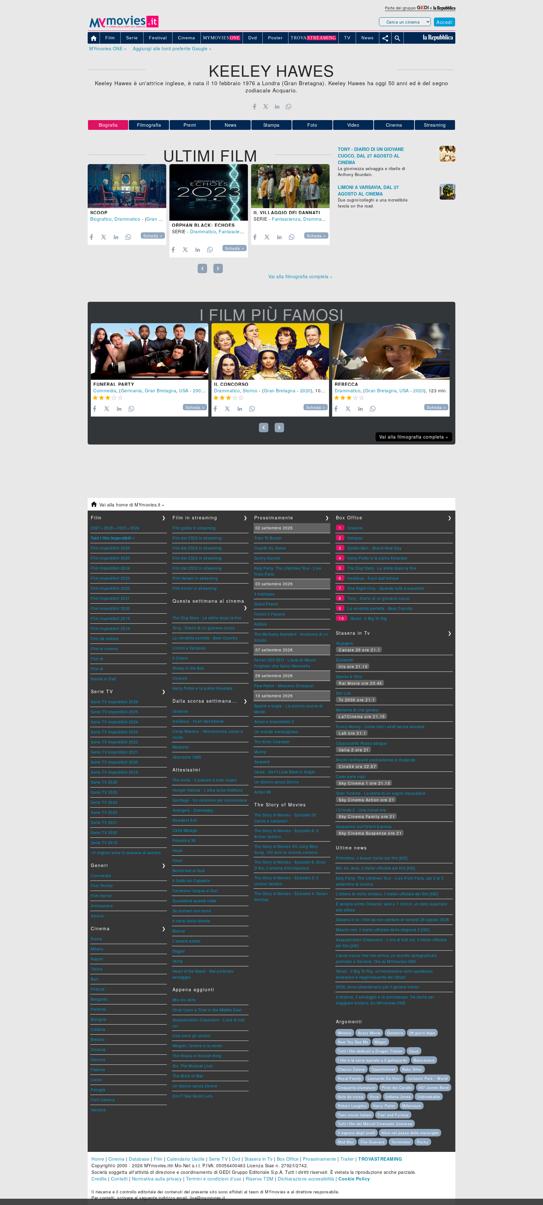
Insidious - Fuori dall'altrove (198, 721)
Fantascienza (233, 231)
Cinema (394, 125)
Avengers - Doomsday (193, 810)
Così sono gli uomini (192, 1035)
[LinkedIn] (277, 106)
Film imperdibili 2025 (110, 558)
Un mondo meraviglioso (276, 731)
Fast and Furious (393, 1114)
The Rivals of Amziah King (197, 1055)
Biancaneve (424, 1060)
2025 (121, 527)
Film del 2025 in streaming (197, 537)
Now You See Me (353, 1041)
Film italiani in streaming (195, 578)
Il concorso (231, 384)
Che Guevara (372, 1141)
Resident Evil (185, 820)
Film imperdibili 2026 (110, 547)
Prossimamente (319, 1159)
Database (139, 1159)
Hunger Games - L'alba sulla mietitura (208, 790)
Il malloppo (264, 593)
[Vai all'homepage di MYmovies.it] (124, 27)
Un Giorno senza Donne (195, 1085)
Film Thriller (102, 885)
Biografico (101, 219)
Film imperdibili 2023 (110, 578)
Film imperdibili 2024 (110, 568)
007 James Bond (434, 1087)
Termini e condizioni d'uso (214, 1178)
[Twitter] (265, 106)
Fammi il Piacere (269, 613)
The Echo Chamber (272, 741)
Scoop (98, 212)
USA (184, 390)
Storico (250, 390)
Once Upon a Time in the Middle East (207, 1009)
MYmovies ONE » (108, 48)
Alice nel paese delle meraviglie (410, 1132)
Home (97, 1159)
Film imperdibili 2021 (110, 598)
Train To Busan (268, 537)
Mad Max (346, 1141)
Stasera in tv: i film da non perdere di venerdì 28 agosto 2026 (392, 919)
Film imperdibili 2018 (110, 628)
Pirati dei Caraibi (397, 1087)
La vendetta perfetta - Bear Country (205, 637)
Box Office (288, 1159)
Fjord (177, 860)
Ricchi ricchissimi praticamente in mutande (375, 759)
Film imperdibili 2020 (110, 608)
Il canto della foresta (191, 920)
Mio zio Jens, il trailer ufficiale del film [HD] (375, 868)
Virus (374, 1096)
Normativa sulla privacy (157, 1178)
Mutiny (260, 751)
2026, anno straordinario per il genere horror (377, 986)
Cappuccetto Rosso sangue (361, 743)
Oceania (180, 711)
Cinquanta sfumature (357, 1087)
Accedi (444, 22)
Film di (97, 658)
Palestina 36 (184, 840)
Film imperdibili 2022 (110, 588)
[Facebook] (254, 106)
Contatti (119, 1178)
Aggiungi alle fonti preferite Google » (172, 48)
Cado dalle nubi (351, 776)
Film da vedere (104, 638)
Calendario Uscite (186, 1159)
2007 (198, 390)
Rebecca (346, 384)
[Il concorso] (270, 351)
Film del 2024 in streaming (197, 547)
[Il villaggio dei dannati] (290, 186)
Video (353, 125)
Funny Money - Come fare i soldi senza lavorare (380, 726)
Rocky (423, 1141)
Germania (131, 390)
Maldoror (181, 746)
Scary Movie (369, 1032)
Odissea (355, 537)
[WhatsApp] (288, 106)
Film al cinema (104, 648)
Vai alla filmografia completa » (300, 276)
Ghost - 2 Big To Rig (368, 618)
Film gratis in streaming (194, 527)
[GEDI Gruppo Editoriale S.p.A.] (423, 7)
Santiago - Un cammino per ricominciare (210, 800)
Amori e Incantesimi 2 (274, 721)
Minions (345, 1032)
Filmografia (149, 125)
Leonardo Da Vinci (384, 1078)
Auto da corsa (350, 1096)
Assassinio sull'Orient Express (364, 826)
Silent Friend (266, 603)
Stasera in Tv (258, 1159)
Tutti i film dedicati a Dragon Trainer (370, 1050)
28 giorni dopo (422, 1032)
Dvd (236, 1159)
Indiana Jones (398, 1096)
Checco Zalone (351, 1069)
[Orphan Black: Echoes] (208, 192)
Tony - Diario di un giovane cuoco (204, 627)
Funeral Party (113, 384)
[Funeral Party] (149, 351)
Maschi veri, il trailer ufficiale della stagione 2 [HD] (383, 929)
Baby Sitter (412, 1069)
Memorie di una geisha (357, 709)
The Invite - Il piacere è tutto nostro (205, 779)
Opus (414, 1050)
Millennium (411, 1105)
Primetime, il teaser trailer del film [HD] (372, 857)
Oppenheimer (383, 1069)
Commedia (104, 390)
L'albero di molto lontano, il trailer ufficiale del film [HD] (387, 893)
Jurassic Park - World (428, 1078)
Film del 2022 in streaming (197, 568)
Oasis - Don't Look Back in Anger (284, 771)
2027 (95, 527)
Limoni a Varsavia (189, 647)
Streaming (435, 125)
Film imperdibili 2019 (110, 618)
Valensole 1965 (187, 757)
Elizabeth (345, 659)
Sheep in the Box (188, 668)
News (230, 125)
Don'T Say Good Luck (193, 1095)
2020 (305, 390)
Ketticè (260, 624)
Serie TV (218, 1159)
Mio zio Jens (184, 999)
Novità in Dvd (103, 678)
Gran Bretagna (162, 219)
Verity (178, 961)
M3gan (381, 1041)
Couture (180, 678)
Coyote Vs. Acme (270, 547)
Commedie (101, 875)
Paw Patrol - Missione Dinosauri (284, 685)
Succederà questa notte (195, 900)
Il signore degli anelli (356, 1132)
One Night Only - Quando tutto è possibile (386, 588)
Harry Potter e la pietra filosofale (203, 688)
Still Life (343, 693)
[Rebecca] (391, 351)
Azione (97, 915)
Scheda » (152, 236)
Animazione (102, 905)
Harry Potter (384, 1105)
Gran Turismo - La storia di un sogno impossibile (381, 793)
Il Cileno (180, 658)
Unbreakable (428, 1096)
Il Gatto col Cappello (192, 880)
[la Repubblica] (444, 7)
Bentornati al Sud (189, 870)
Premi (190, 125)
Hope (178, 850)
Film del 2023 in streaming (197, 558)
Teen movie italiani (354, 1114)
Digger (179, 950)
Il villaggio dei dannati (287, 212)
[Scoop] (127, 186)
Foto (312, 125)
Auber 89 (262, 791)
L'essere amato (187, 940)
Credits (99, 1178)
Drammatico (127, 219)
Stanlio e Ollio (349, 676)
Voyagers (344, 643)
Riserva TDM (260, 1178)
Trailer (347, 1159)
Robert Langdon (352, 1105)
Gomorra (395, 1032)
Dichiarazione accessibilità (306, 1178)
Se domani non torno (192, 910)
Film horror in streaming (195, 588)
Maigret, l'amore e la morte (197, 1045)
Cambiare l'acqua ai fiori (195, 890)
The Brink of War (188, 1075)
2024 (135, 527)
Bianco (179, 930)
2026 (108, 527)
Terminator (401, 1141)
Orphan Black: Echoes (203, 225)
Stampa (271, 125)
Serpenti (262, 761)
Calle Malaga (185, 830)
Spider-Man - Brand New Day (374, 547)
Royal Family (349, 1078)
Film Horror (101, 895)
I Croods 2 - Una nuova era (361, 809)
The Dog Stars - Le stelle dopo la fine (207, 617)
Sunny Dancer (267, 558)
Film (158, 1159)
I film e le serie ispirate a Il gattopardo (372, 1060)
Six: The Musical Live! (193, 1065)
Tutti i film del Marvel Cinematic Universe (375, 1123)
